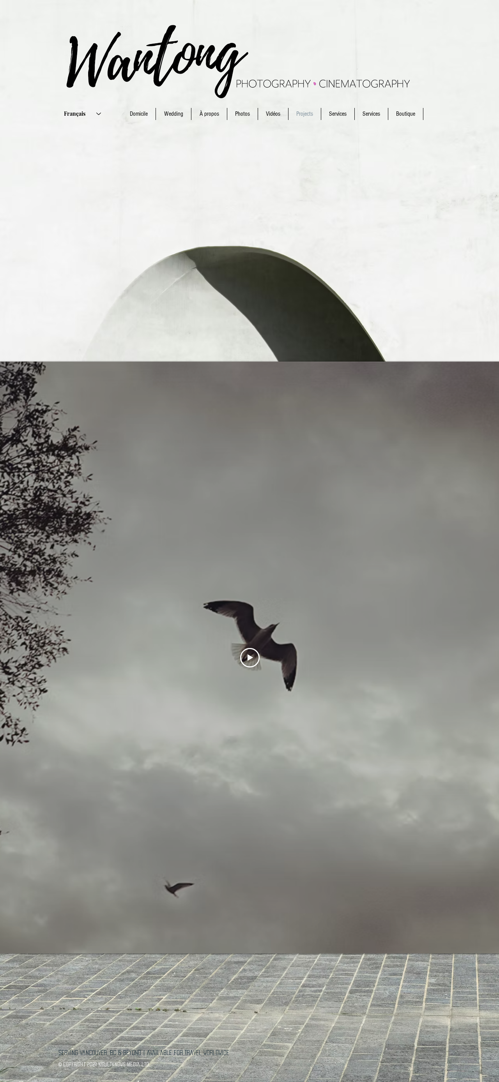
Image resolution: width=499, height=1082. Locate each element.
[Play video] (250, 657)
